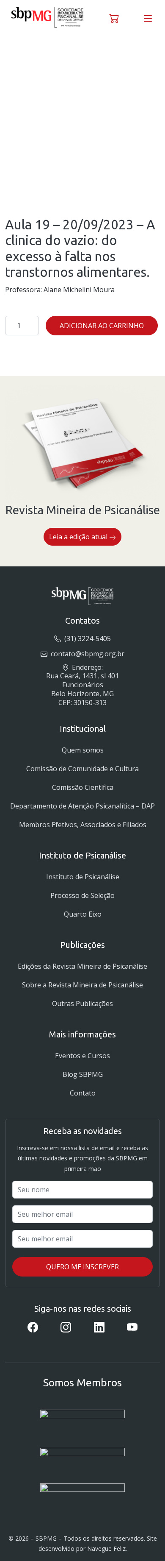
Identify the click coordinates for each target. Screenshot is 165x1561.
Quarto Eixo (83, 914)
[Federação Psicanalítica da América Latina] (82, 1459)
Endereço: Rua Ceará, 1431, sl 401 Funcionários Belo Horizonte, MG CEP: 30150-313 (82, 685)
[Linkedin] (99, 1326)
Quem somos (83, 750)
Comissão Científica (82, 787)
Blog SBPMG (83, 1074)
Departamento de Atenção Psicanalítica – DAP (82, 806)
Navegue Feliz (106, 1548)
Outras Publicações (82, 1003)
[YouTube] (132, 1326)
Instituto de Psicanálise (82, 876)
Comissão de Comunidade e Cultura (82, 768)
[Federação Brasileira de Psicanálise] (82, 1493)
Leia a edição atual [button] (79, 536)
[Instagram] (65, 1326)
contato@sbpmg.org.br (86, 653)
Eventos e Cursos (82, 1055)
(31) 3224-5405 (86, 638)
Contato (83, 1093)
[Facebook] (33, 1326)
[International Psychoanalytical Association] (82, 1422)
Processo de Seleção (82, 895)
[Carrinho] (114, 17)
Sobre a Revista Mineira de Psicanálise (82, 985)
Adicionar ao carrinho (102, 325)
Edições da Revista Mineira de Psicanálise (82, 966)
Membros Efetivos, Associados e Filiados (82, 824)
